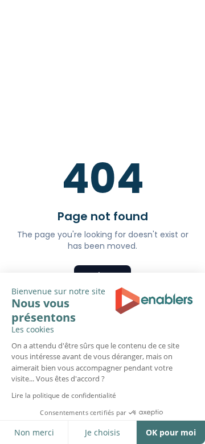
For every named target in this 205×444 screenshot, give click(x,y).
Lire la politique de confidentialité (63, 395)
